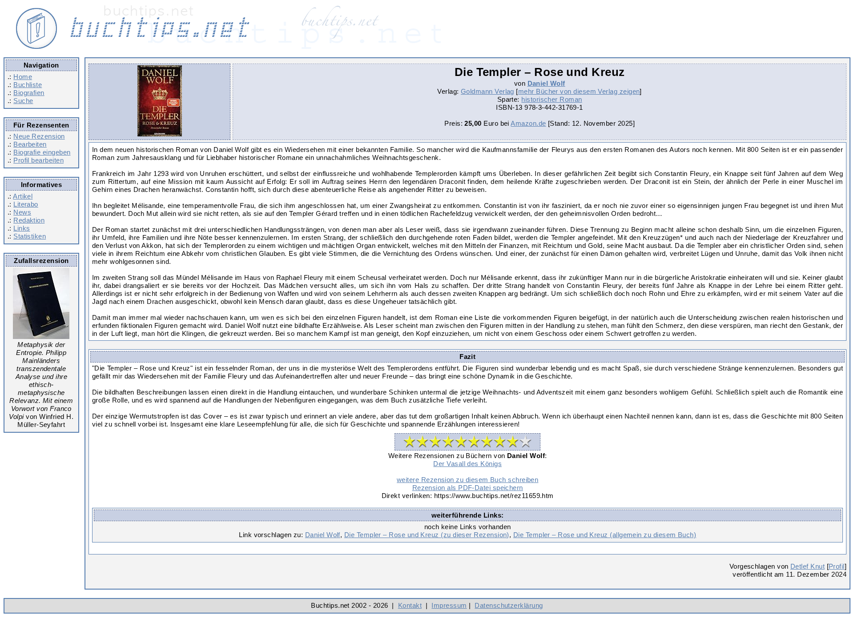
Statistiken (29, 236)
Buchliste (27, 84)
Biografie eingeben (41, 152)
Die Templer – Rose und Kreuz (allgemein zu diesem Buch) (604, 534)
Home (22, 76)
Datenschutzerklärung (509, 605)
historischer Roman (551, 99)
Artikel (22, 196)
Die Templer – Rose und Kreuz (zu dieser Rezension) (426, 534)
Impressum (449, 605)
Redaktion (28, 220)
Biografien (28, 92)
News (22, 212)
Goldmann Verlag (487, 91)
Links (21, 228)
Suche (23, 100)
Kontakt (410, 605)
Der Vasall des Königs (467, 463)
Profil (837, 566)
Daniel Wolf (546, 83)
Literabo (25, 204)
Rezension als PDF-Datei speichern (467, 487)
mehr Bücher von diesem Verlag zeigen (579, 91)
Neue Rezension (38, 136)
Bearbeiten (30, 144)
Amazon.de (528, 123)
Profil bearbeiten (38, 160)
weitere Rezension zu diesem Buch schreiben (467, 479)
